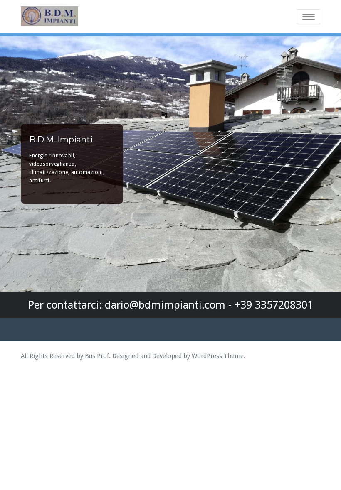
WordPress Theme (218, 356)
